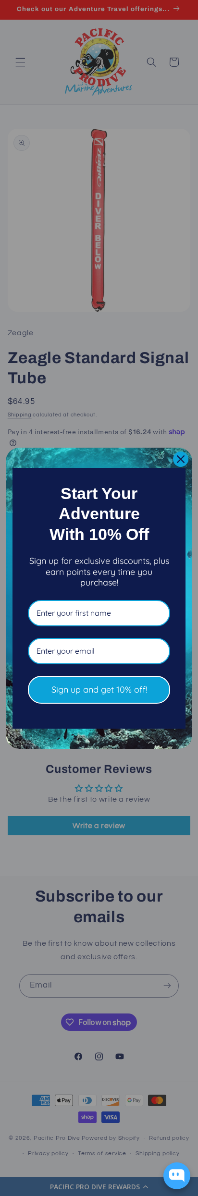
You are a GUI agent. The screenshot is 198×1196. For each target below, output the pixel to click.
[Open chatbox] (176, 1175)
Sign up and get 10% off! (99, 689)
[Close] (180, 459)
